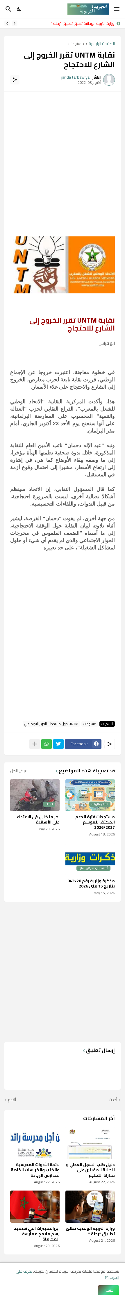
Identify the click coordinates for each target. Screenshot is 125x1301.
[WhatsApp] (46, 744)
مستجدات (76, 43)
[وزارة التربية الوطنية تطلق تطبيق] (90, 1207)
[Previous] (14, 23)
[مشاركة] (14, 79)
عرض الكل (18, 771)
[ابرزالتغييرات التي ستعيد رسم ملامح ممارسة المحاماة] (35, 1207)
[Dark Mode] (19, 9)
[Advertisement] (62, 160)
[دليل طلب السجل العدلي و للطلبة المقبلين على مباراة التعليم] (90, 1143)
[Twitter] (58, 744)
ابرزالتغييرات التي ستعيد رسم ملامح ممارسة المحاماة (37, 1234)
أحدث (113, 1100)
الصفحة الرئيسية (102, 43)
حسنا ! (108, 1290)
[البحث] (7, 9)
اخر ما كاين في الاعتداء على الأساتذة (38, 819)
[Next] (7, 23)
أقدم (12, 1100)
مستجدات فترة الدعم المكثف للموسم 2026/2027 (95, 822)
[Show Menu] (117, 9)
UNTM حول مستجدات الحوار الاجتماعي (51, 724)
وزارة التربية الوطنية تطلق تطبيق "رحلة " (90, 1231)
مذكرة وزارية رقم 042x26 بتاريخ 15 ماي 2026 (91, 883)
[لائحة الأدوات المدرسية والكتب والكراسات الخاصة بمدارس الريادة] (35, 1143)
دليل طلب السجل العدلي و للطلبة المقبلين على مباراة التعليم (90, 1170)
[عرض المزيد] (34, 744)
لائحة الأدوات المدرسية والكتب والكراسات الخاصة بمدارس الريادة (66, 23)
